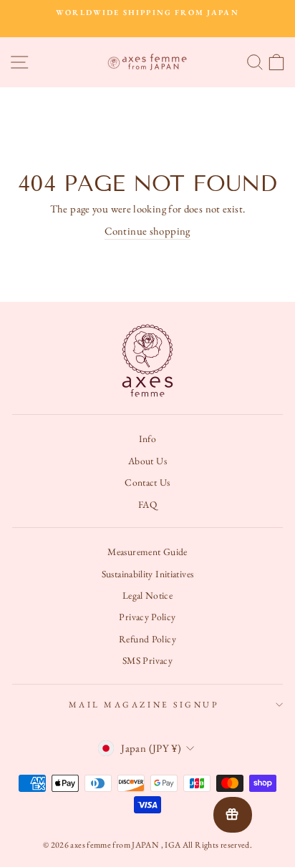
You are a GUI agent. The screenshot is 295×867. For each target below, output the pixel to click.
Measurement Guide (147, 551)
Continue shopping (147, 230)
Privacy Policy (147, 616)
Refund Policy (147, 638)
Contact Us (147, 482)
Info (147, 438)
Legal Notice (147, 595)
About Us (147, 460)
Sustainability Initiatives (148, 573)
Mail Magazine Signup (144, 704)
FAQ (147, 504)
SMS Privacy (147, 660)
